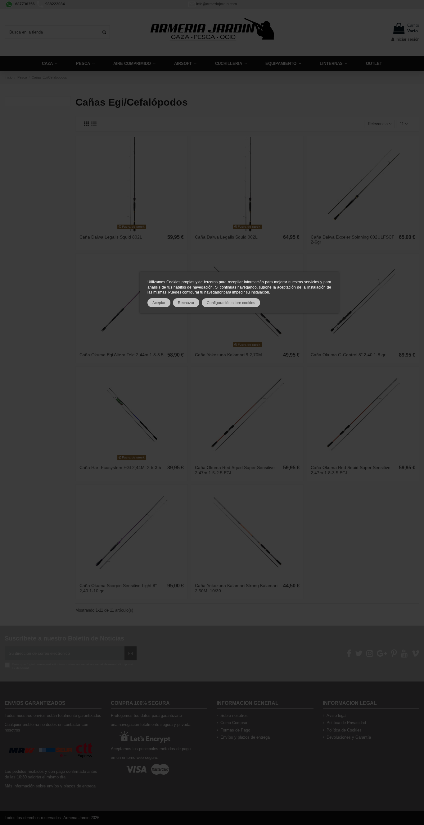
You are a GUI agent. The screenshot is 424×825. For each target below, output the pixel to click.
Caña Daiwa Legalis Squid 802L (110, 237)
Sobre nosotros (234, 715)
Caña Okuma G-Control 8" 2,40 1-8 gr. (348, 354)
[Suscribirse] (130, 653)
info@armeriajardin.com (216, 4)
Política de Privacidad (346, 722)
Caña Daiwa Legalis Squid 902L (226, 237)
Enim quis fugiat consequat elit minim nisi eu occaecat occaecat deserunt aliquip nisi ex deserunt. (72, 666)
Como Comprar (233, 722)
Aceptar (158, 303)
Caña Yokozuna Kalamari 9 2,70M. (229, 354)
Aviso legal (336, 715)
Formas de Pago (235, 730)
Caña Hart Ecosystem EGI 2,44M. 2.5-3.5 (120, 467)
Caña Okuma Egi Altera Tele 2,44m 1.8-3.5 (121, 354)
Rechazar (186, 303)
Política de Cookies (344, 730)
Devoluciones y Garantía (349, 737)
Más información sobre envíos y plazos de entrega (50, 786)
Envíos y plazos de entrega (245, 737)
